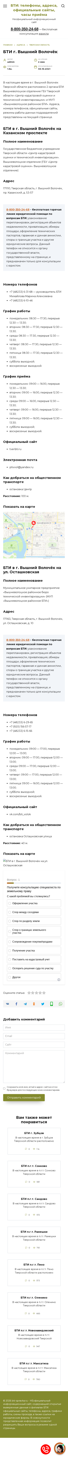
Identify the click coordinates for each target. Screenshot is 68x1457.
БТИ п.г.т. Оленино (34, 1297)
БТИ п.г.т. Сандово (34, 1198)
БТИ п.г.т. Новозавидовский (34, 1330)
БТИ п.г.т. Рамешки (34, 1231)
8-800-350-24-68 (24, 29)
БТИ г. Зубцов (34, 1133)
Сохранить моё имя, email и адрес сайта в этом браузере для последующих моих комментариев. (33, 1088)
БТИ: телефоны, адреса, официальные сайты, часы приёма (34, 10)
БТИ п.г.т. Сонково (34, 1166)
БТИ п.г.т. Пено (34, 1264)
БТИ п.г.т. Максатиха (34, 1363)
